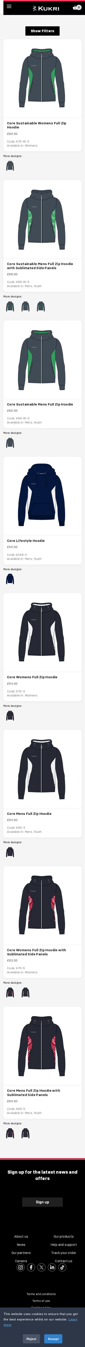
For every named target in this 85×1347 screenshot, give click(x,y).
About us (21, 1236)
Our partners (21, 1253)
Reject (31, 1339)
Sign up (42, 1202)
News (21, 1244)
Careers (21, 1261)
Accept (53, 1339)
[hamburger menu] (12, 6)
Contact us (63, 1261)
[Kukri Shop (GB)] (46, 8)
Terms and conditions (41, 1294)
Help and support (64, 1244)
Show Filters (42, 31)
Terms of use (41, 1301)
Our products (64, 1236)
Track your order (63, 1253)
